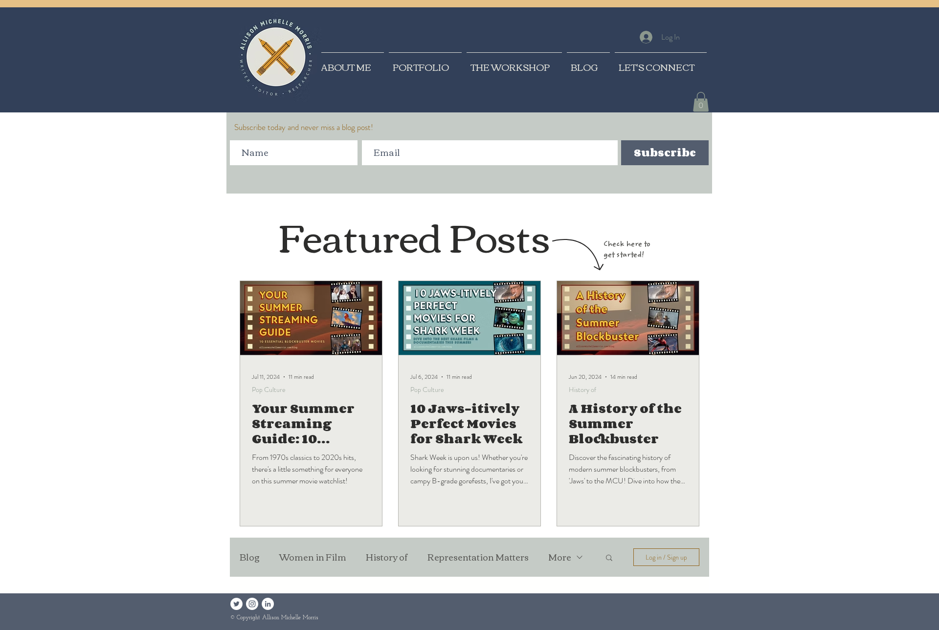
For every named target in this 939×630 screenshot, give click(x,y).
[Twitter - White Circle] (236, 604)
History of (582, 389)
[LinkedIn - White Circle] (268, 604)
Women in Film (312, 557)
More (559, 557)
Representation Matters (478, 557)
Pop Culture (269, 389)
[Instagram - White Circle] (252, 604)
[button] (701, 102)
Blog (250, 557)
